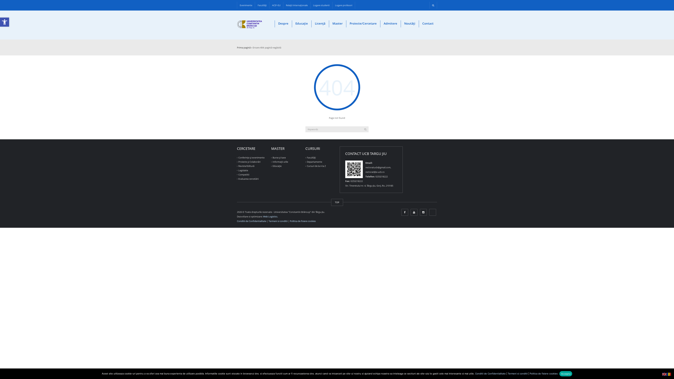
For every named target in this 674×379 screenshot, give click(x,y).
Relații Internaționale (297, 5)
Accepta (565, 373)
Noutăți (409, 23)
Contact (428, 23)
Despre (283, 23)
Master (337, 23)
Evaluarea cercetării (248, 178)
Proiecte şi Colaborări (249, 161)
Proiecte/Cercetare (363, 23)
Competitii (243, 174)
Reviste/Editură (246, 166)
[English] (664, 373)
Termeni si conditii (278, 221)
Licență (320, 23)
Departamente (314, 161)
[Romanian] (669, 373)
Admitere (390, 23)
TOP (337, 202)
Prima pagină (244, 47)
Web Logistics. (270, 216)
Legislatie (243, 170)
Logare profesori (343, 5)
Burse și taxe (279, 157)
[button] (4, 22)
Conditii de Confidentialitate (251, 221)
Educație (301, 23)
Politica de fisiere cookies (303, 221)
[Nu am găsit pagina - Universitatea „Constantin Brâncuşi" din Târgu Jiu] (249, 25)
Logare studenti (321, 5)
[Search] (365, 129)
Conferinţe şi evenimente (251, 157)
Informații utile (280, 161)
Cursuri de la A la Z (316, 166)
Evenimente (246, 5)
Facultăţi (262, 5)
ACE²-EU (276, 5)
